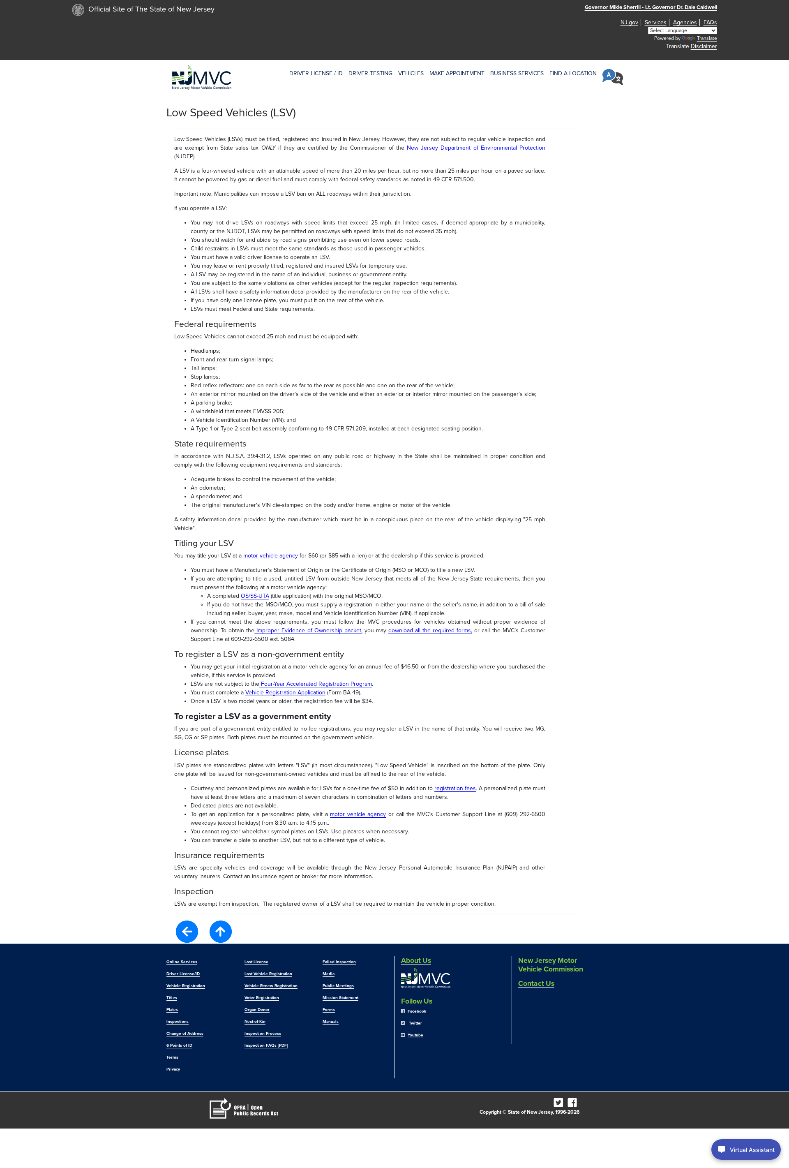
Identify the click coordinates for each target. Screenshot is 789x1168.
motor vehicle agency (270, 555)
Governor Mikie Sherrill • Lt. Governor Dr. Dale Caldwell (651, 7)
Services (656, 22)
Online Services (181, 962)
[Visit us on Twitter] (559, 1105)
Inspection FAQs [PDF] (266, 1045)
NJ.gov (629, 22)
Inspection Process (263, 1033)
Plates (172, 1009)
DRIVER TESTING (370, 73)
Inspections (177, 1021)
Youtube (415, 1035)
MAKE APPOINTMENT (456, 73)
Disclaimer (704, 46)
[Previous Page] (187, 930)
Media (329, 973)
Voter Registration (262, 997)
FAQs (710, 22)
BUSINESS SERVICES (517, 73)
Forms (329, 1009)
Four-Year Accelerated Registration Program (315, 683)
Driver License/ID (183, 973)
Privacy (173, 1069)
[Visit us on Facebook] (573, 1105)
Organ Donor (257, 1009)
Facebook (417, 1011)
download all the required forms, (430, 630)
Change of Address (184, 1033)
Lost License (256, 962)
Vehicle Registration (185, 985)
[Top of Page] (220, 931)
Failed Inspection (339, 962)
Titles (171, 997)
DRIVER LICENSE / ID (316, 73)
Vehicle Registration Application (285, 692)
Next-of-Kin (255, 1021)
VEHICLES (411, 73)
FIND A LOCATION (573, 73)
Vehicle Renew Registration (271, 985)
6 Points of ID (179, 1045)
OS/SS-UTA (255, 595)
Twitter (415, 1023)
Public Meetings (338, 985)
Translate (707, 38)
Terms (172, 1057)
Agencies (685, 22)
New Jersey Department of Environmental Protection (476, 147)
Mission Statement (340, 997)
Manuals (331, 1021)
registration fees (455, 788)
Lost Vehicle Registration (268, 973)
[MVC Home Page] (201, 77)
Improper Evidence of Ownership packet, (308, 630)
